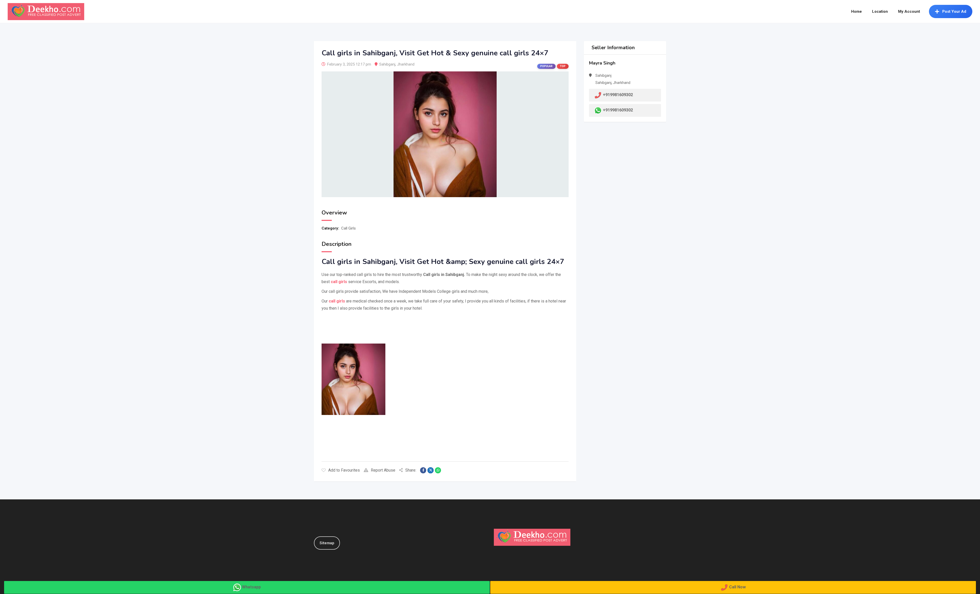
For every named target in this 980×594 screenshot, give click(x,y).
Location (880, 11)
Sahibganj (387, 64)
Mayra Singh (602, 63)
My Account (909, 11)
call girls (336, 301)
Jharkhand (405, 64)
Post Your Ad (954, 11)
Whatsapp (251, 587)
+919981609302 (618, 110)
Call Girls (348, 228)
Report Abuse (383, 470)
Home (856, 11)
